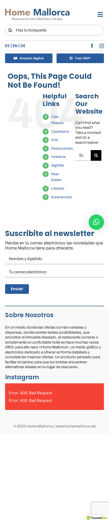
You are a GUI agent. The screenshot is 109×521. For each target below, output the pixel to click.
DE (23, 45)
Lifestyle (57, 188)
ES (7, 45)
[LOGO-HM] (37, 9)
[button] (96, 222)
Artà (54, 140)
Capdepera (60, 131)
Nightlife (57, 165)
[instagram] (101, 46)
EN (15, 45)
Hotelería (58, 157)
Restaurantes (62, 148)
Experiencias (61, 197)
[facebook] (92, 46)
